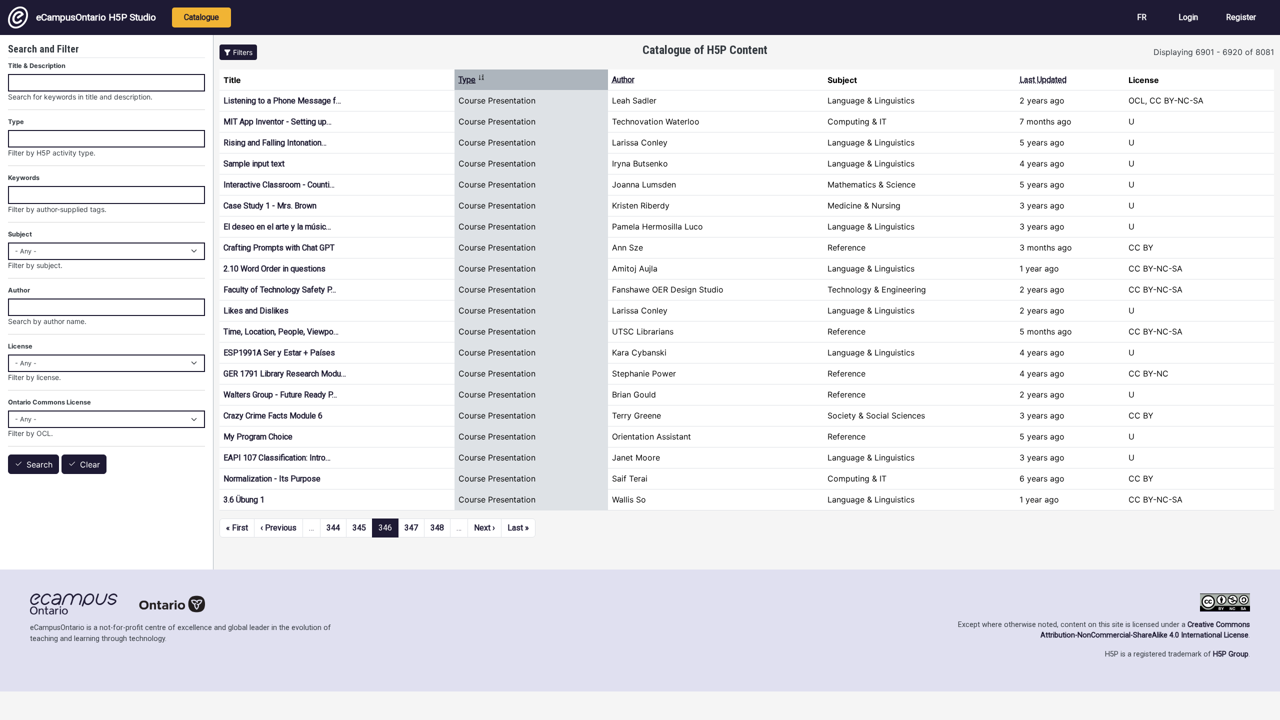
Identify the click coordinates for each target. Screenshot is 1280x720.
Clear (90, 465)
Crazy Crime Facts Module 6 (273, 415)
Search (39, 465)
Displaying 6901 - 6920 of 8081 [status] (1214, 52)
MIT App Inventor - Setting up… (278, 121)
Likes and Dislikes (256, 311)
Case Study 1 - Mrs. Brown (270, 205)
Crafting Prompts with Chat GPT (279, 247)
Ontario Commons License (49, 402)
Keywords (24, 178)
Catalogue (201, 17)
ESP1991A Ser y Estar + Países (279, 353)
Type (471, 79)
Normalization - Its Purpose (272, 479)
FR (1141, 17)
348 (437, 527)
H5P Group (1230, 654)
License (20, 346)
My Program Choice (258, 437)
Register (1241, 17)
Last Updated (1043, 79)
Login (1188, 17)
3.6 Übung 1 (244, 499)
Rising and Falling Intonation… (275, 143)
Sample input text (254, 163)
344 (333, 527)
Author (623, 79)
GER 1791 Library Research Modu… (285, 373)
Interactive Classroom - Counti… (279, 185)
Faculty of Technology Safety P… (280, 289)
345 (359, 527)
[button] (238, 52)
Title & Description (37, 66)
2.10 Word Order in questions (275, 269)
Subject (20, 234)
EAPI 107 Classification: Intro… (277, 457)
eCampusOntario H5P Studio (96, 17)
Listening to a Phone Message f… (282, 101)
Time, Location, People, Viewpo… (281, 331)
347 (411, 527)
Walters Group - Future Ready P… (280, 395)
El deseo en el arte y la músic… (277, 227)
